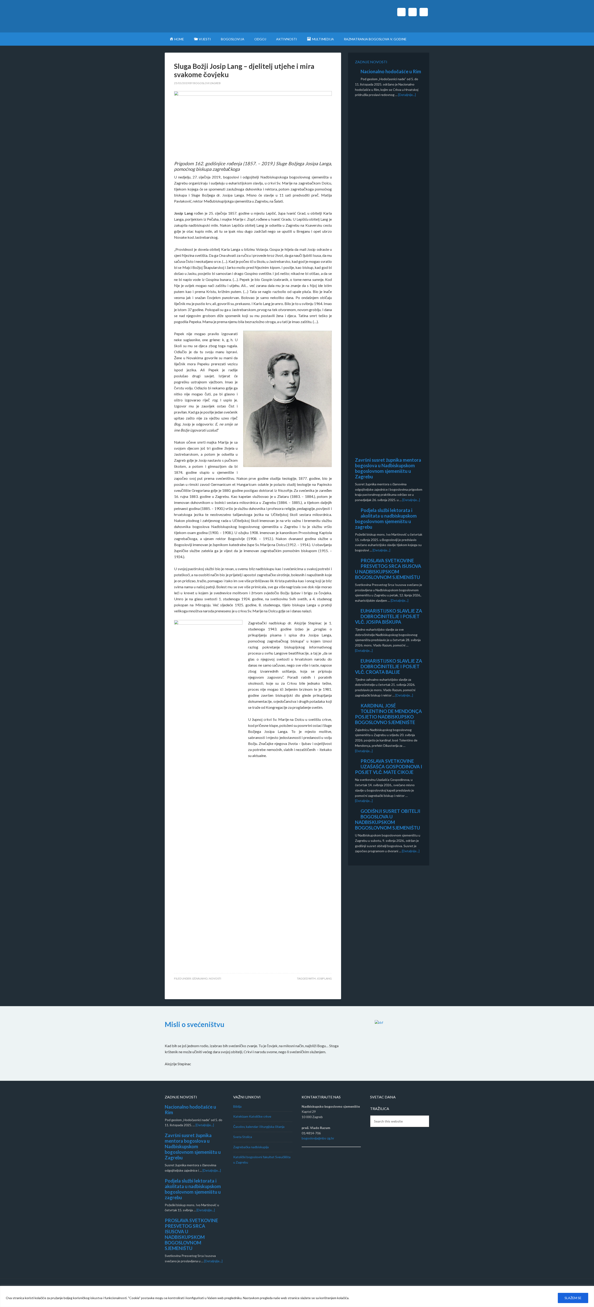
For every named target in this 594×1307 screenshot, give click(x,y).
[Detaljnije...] (407, 95)
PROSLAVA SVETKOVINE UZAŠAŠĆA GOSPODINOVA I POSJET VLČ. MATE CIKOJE (388, 766)
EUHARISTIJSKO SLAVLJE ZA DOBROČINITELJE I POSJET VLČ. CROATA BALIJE (388, 666)
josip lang (324, 978)
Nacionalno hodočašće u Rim (391, 71)
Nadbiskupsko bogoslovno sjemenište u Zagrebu (204, 16)
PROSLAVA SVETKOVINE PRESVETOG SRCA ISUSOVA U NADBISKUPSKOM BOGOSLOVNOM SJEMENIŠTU (388, 569)
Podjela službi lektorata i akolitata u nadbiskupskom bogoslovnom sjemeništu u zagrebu (386, 518)
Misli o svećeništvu (194, 1024)
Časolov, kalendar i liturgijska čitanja (258, 1127)
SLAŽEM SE (573, 1298)
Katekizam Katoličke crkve (252, 1116)
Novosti (215, 978)
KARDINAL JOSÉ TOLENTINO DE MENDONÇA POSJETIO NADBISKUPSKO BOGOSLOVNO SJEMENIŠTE (388, 714)
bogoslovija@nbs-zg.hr (318, 1138)
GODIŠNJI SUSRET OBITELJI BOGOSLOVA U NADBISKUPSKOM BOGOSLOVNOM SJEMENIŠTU (387, 819)
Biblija (237, 1106)
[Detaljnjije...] (205, 1125)
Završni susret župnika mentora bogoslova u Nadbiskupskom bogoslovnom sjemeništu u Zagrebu (388, 468)
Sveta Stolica (242, 1137)
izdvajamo (200, 978)
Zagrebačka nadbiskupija (251, 1147)
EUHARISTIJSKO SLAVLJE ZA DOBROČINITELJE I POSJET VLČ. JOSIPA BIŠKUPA (388, 616)
